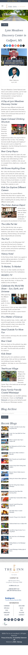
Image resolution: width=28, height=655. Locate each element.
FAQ (21, 610)
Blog (21, 608)
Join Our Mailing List (12, 1)
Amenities (7, 612)
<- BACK (4, 25)
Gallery (6, 615)
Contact (21, 615)
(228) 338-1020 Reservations (14, 590)
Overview (7, 606)
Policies (21, 612)
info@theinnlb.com (14, 585)
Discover (21, 606)
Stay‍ (6, 610)
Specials (6, 608)
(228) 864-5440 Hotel (14, 589)
